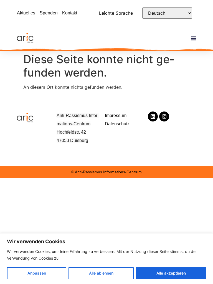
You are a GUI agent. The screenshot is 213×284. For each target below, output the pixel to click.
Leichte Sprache (116, 13)
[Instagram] (164, 116)
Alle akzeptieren (171, 273)
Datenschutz (117, 123)
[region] (106, 258)
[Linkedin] (153, 116)
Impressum (115, 115)
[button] (193, 38)
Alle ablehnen (101, 273)
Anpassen (36, 273)
